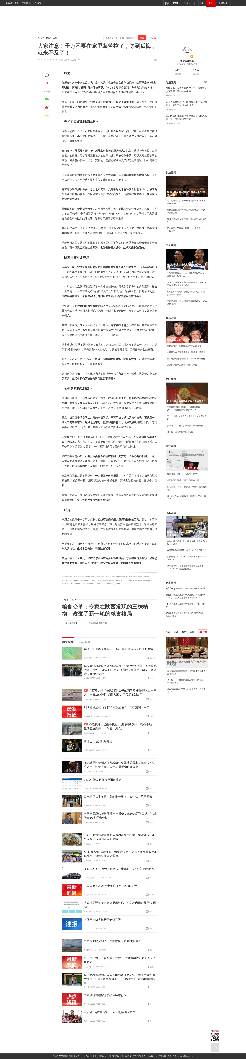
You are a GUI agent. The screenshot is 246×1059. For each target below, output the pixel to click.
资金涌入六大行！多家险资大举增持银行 (185, 425)
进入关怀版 (37, 3)
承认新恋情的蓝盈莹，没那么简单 (182, 365)
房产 (184, 632)
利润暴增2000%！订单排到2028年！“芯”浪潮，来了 (116, 707)
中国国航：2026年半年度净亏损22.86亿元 (110, 885)
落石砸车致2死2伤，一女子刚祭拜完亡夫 (109, 1012)
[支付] (194, 3)
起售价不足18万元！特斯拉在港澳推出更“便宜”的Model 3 (120, 868)
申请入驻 (152, 38)
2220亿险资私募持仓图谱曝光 (102, 779)
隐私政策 (128, 1056)
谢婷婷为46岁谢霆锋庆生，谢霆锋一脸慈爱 (186, 352)
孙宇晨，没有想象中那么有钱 (180, 432)
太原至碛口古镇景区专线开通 (102, 919)
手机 (176, 632)
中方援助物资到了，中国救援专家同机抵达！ (112, 941)
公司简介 (94, 1056)
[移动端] (167, 3)
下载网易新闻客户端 (98, 623)
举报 (155, 60)
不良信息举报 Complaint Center (145, 1056)
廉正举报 (162, 1056)
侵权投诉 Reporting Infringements (180, 1056)
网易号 (48, 38)
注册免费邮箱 (222, 3)
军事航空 (202, 632)
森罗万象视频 (70, 60)
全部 (205, 82)
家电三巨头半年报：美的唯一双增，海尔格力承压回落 (118, 796)
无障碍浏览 (26, 3)
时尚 (168, 632)
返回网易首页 (72, 623)
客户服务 (119, 1056)
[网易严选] (186, 3)
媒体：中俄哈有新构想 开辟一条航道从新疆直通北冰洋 (118, 649)
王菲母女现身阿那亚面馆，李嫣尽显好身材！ (187, 358)
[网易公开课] (176, 3)
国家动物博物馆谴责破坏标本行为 (105, 995)
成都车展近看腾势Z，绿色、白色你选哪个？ (186, 550)
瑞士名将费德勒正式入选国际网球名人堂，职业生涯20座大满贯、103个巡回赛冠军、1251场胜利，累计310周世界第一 (120, 979)
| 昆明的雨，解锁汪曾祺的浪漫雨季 (185, 588)
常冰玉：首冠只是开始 (98, 741)
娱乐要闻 (171, 317)
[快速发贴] (46, 75)
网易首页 (9, 3)
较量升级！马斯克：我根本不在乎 (182, 474)
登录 (210, 3)
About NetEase (84, 1056)
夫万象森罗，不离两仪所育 (187, 64)
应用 (16, 3)
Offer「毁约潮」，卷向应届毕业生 (182, 674)
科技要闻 (171, 446)
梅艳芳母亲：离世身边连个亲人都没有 (184, 346)
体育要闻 (171, 245)
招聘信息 (111, 1056)
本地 (192, 632)
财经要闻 (171, 379)
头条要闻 (171, 172)
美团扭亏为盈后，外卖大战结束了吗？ (184, 480)
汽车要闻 (171, 513)
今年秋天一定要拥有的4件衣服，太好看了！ (186, 668)
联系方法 (103, 1056)
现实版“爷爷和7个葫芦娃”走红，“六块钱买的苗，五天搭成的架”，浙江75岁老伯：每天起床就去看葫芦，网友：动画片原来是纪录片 (120, 669)
